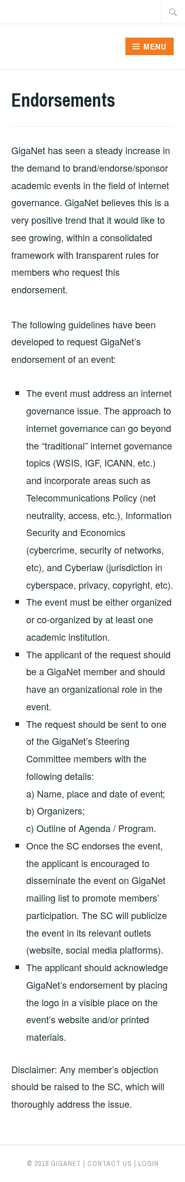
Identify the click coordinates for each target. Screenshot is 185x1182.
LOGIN (148, 1163)
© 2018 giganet (54, 1163)
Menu (154, 46)
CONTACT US (109, 1163)
